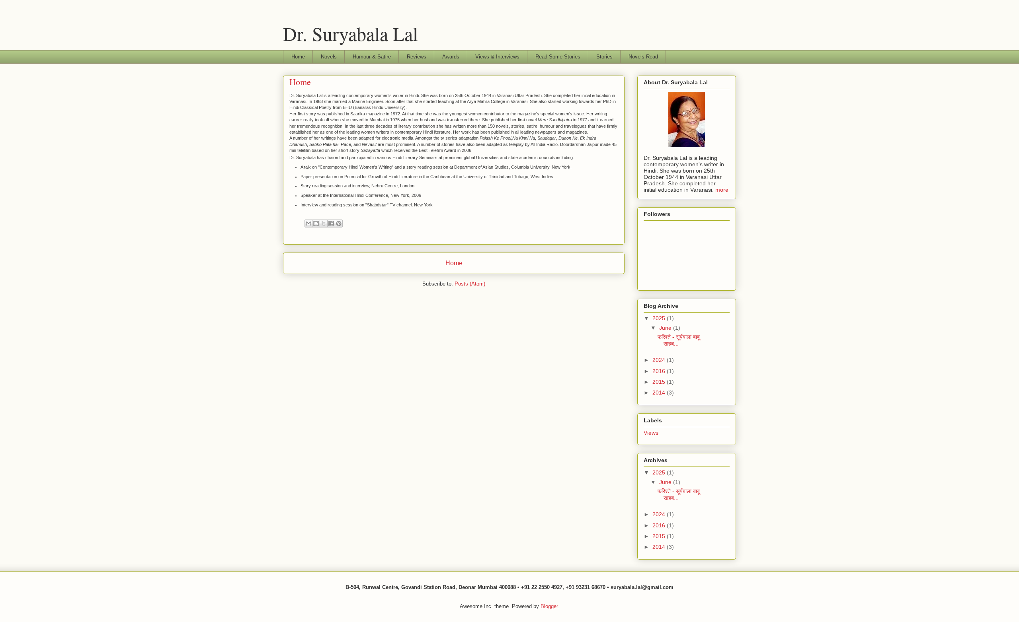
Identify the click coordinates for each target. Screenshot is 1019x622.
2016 (659, 371)
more (721, 190)
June (666, 328)
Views (651, 433)
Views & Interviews (497, 57)
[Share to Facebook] (331, 223)
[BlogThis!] (316, 223)
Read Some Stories (557, 57)
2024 (659, 360)
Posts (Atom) (470, 284)
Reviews (416, 57)
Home (298, 57)
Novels (329, 57)
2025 (659, 318)
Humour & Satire (372, 57)
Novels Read (643, 57)
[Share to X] (324, 223)
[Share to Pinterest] (339, 223)
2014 (659, 392)
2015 (659, 382)
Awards (450, 57)
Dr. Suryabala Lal (350, 33)
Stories (604, 57)
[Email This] (308, 223)
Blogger (549, 606)
